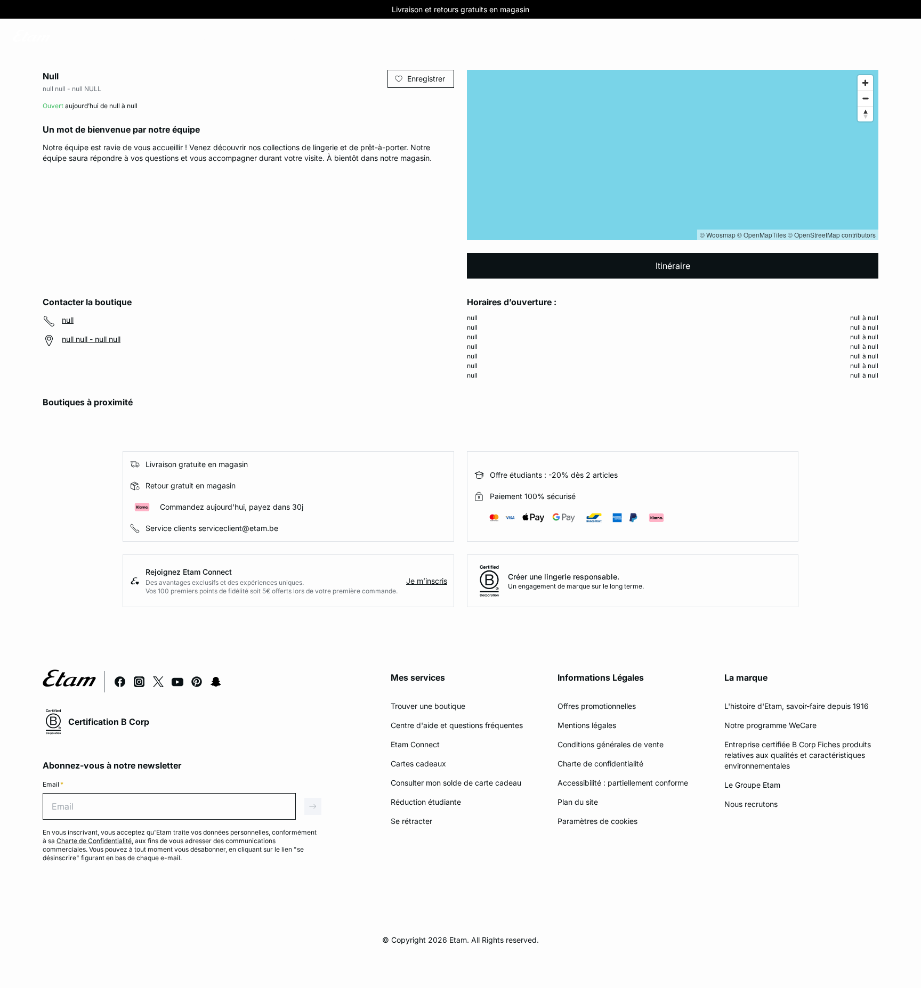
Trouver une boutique (428, 706)
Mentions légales (587, 725)
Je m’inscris (426, 580)
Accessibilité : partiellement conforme (623, 782)
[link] (76, 38)
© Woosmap (718, 234)
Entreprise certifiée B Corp (770, 744)
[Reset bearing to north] (865, 113)
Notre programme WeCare (770, 725)
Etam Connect (415, 744)
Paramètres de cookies (597, 821)
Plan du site (578, 801)
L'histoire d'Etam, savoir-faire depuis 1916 (796, 706)
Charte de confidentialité (600, 763)
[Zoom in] (865, 83)
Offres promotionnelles (597, 706)
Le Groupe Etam (752, 784)
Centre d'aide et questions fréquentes (457, 725)
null (68, 319)
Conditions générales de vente (611, 744)
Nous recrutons (751, 804)
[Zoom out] (865, 98)
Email (53, 784)
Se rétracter (411, 821)
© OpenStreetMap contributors (832, 234)
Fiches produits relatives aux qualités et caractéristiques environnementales (797, 755)
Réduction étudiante (426, 801)
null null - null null (91, 339)
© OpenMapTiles (761, 234)
